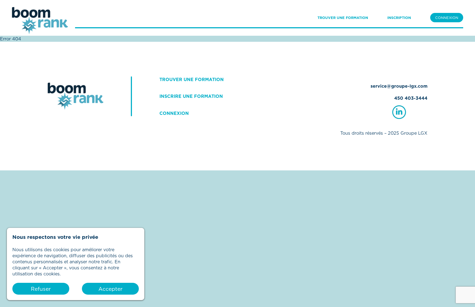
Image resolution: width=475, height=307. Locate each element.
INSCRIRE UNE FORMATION (191, 96)
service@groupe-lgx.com (399, 86)
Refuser (41, 288)
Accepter (110, 288)
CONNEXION (446, 17)
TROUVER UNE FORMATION (342, 17)
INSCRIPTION (399, 17)
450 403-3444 (410, 98)
